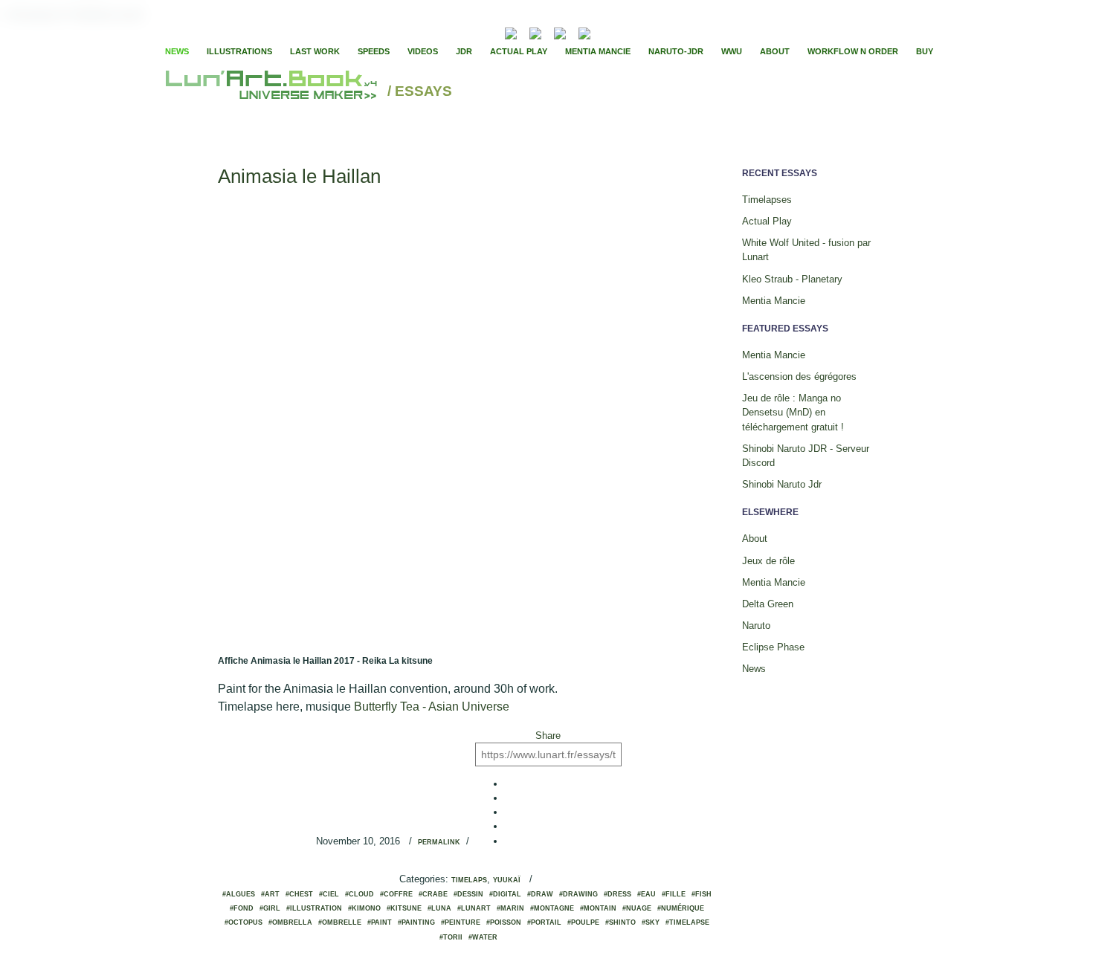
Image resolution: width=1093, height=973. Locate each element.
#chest (299, 894)
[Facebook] (624, 32)
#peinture (460, 922)
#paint (379, 922)
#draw (540, 894)
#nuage (636, 908)
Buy (924, 51)
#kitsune (404, 908)
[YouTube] (607, 32)
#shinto (620, 922)
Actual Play (518, 51)
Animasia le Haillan (299, 176)
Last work (315, 51)
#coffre (396, 894)
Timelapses (767, 199)
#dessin (468, 894)
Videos (422, 51)
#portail (544, 922)
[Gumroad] (511, 32)
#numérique (680, 908)
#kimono (364, 908)
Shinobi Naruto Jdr (782, 484)
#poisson (503, 922)
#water (482, 937)
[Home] (273, 91)
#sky (651, 922)
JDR (464, 51)
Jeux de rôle (768, 560)
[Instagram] (584, 32)
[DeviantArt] (535, 32)
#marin (510, 908)
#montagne (552, 908)
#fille (674, 894)
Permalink (439, 842)
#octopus (243, 922)
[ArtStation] (560, 32)
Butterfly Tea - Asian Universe (431, 706)
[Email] (470, 32)
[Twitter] (636, 32)
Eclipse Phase (773, 647)
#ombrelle (339, 922)
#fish (701, 894)
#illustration (314, 908)
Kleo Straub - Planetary (792, 279)
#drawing (578, 894)
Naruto (756, 625)
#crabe (433, 894)
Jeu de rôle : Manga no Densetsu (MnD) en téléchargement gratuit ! (793, 412)
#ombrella (290, 922)
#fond (242, 908)
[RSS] (488, 32)
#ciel (329, 894)
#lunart (474, 908)
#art (270, 894)
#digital (505, 894)
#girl (269, 908)
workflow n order (852, 51)
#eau (646, 894)
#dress (617, 894)
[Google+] (649, 32)
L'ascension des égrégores (799, 376)
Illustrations (239, 51)
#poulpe (583, 922)
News (177, 51)
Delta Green (767, 604)
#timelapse (687, 922)
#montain (598, 908)
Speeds (374, 51)
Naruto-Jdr (675, 51)
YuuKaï (506, 880)
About (775, 51)
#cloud (359, 894)
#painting (416, 922)
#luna (439, 908)
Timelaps (469, 880)
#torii (450, 937)
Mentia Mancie (598, 51)
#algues (238, 894)
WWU (731, 51)
